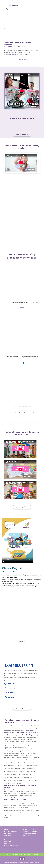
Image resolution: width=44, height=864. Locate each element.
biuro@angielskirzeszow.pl (11, 833)
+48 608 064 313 (12, 9)
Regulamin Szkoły (27, 854)
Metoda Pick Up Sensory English (18, 760)
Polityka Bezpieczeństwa (17, 854)
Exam (6, 748)
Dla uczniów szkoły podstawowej (10, 789)
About (7, 854)
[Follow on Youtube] (39, 13)
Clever (6, 747)
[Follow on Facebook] (34, 13)
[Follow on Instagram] (36, 13)
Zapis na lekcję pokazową (22, 59)
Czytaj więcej (10, 242)
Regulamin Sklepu (35, 854)
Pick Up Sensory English (10, 745)
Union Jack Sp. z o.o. (8, 841)
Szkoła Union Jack (8, 829)
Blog (10, 854)
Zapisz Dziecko (22, 17)
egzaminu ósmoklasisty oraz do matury (20, 801)
